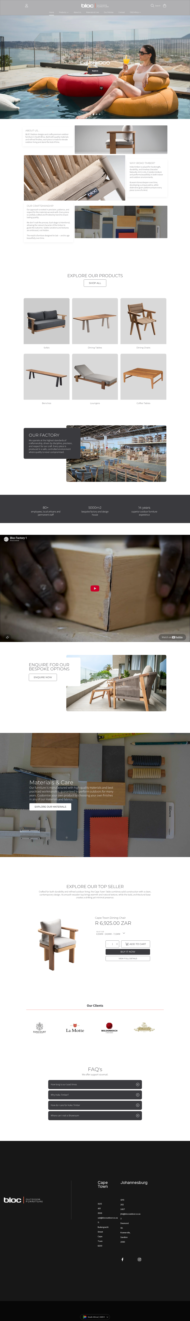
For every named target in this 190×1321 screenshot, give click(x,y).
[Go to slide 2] (93, 114)
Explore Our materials (50, 806)
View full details (128, 958)
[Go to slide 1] (90, 114)
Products (63, 12)
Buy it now (127, 951)
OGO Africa (134, 12)
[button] (156, 6)
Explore (95, 71)
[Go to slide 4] (99, 114)
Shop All (95, 283)
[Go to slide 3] (96, 114)
